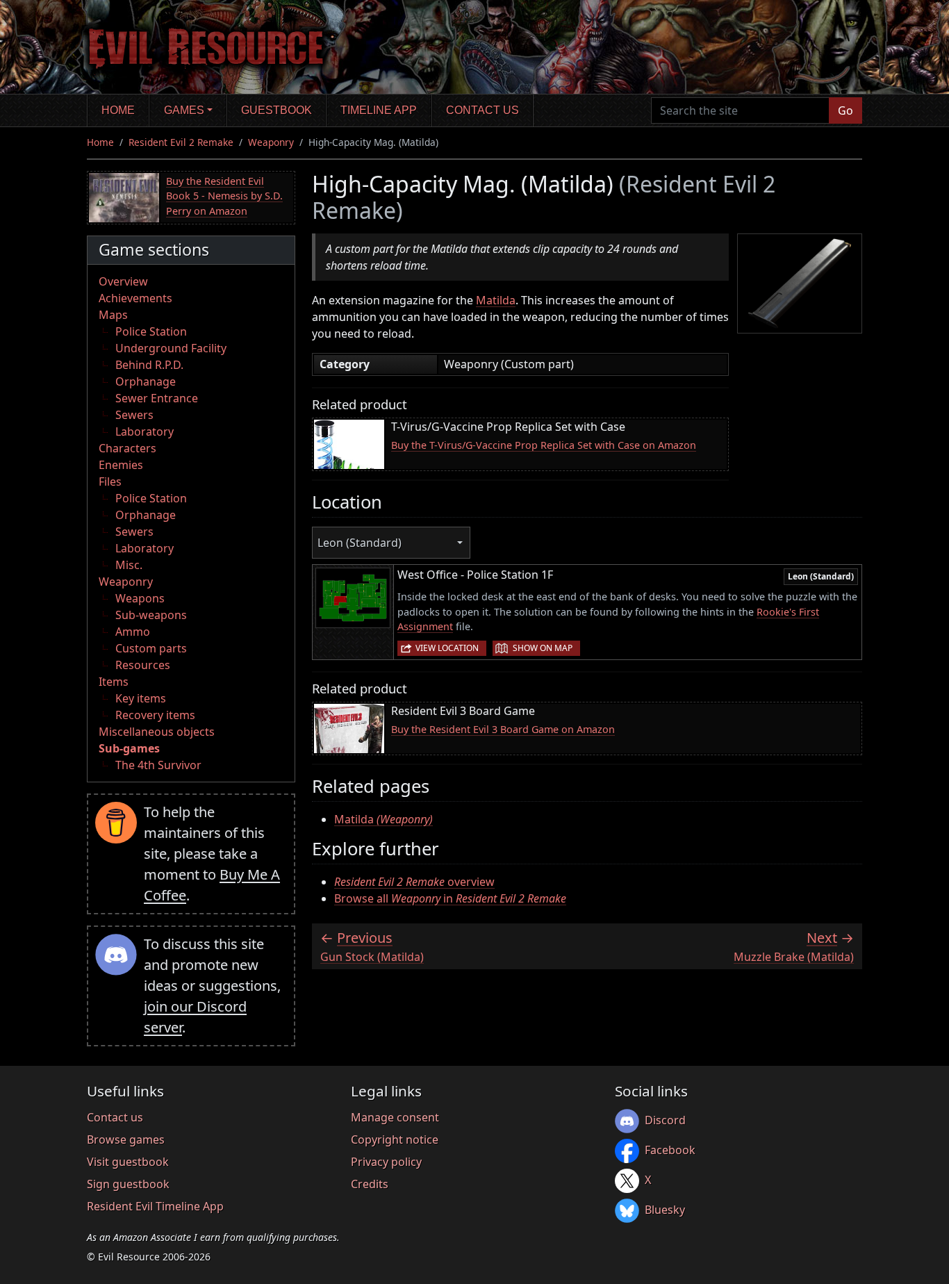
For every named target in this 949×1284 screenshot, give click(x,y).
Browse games (126, 1139)
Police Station (151, 331)
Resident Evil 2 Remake (181, 142)
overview (414, 881)
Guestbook (276, 110)
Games (184, 110)
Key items (140, 698)
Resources (142, 665)
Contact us (482, 110)
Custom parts (151, 648)
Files (110, 481)
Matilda (495, 300)
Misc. (128, 565)
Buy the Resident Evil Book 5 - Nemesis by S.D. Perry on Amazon (224, 195)
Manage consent (395, 1117)
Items (114, 681)
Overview (123, 281)
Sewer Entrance (156, 398)
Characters (127, 448)
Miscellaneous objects (157, 731)
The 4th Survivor (158, 765)
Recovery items (155, 715)
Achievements (135, 298)
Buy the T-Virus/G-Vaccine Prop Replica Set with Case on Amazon (543, 445)
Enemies (121, 464)
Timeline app (378, 110)
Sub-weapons (151, 615)
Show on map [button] (542, 648)
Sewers (134, 414)
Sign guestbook (128, 1184)
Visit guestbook (128, 1161)
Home (118, 110)
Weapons (140, 598)
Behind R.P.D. (149, 364)
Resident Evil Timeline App (155, 1206)
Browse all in (450, 898)
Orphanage (145, 381)
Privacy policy (386, 1161)
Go (845, 110)
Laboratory (144, 431)
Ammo (132, 631)
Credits (369, 1184)
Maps (113, 314)
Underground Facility (170, 348)
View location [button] (447, 648)
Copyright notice (394, 1139)
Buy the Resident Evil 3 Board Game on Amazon (503, 729)
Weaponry (271, 142)
